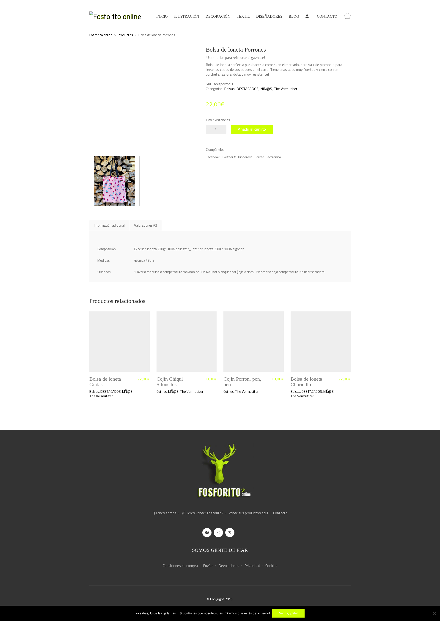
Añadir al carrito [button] (100, 391)
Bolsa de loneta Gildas (105, 381)
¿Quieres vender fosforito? (202, 513)
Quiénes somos (164, 513)
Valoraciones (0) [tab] (145, 225)
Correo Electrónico (268, 157)
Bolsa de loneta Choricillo (306, 381)
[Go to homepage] (115, 16)
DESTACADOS (247, 88)
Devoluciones (229, 565)
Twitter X (229, 157)
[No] (434, 613)
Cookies (271, 565)
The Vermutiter (285, 88)
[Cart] (347, 16)
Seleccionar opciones (172, 391)
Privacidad (252, 565)
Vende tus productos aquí (248, 513)
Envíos (208, 565)
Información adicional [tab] (109, 225)
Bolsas (229, 88)
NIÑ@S (266, 88)
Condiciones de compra (180, 565)
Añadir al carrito (252, 129)
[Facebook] (207, 532)
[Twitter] (229, 532)
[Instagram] (218, 532)
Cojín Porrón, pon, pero (242, 381)
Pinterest (245, 157)
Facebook (213, 157)
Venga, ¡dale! (288, 613)
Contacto (280, 513)
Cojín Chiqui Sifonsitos (170, 381)
